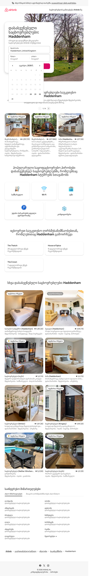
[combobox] (29, 50)
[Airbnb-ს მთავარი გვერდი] (11, 9)
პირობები (54, 572)
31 (12, 99)
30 (40, 94)
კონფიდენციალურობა (39, 572)
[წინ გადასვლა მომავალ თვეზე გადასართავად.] (39, 65)
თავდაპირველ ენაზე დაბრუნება (64, 3)
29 (35, 94)
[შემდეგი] (48, 108)
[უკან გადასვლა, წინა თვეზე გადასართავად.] (12, 65)
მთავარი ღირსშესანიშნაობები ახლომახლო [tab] (43, 494)
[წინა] (40, 108)
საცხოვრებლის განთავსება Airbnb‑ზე (65, 10)
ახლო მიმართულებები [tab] (13, 494)
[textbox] (18, 59)
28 (31, 94)
